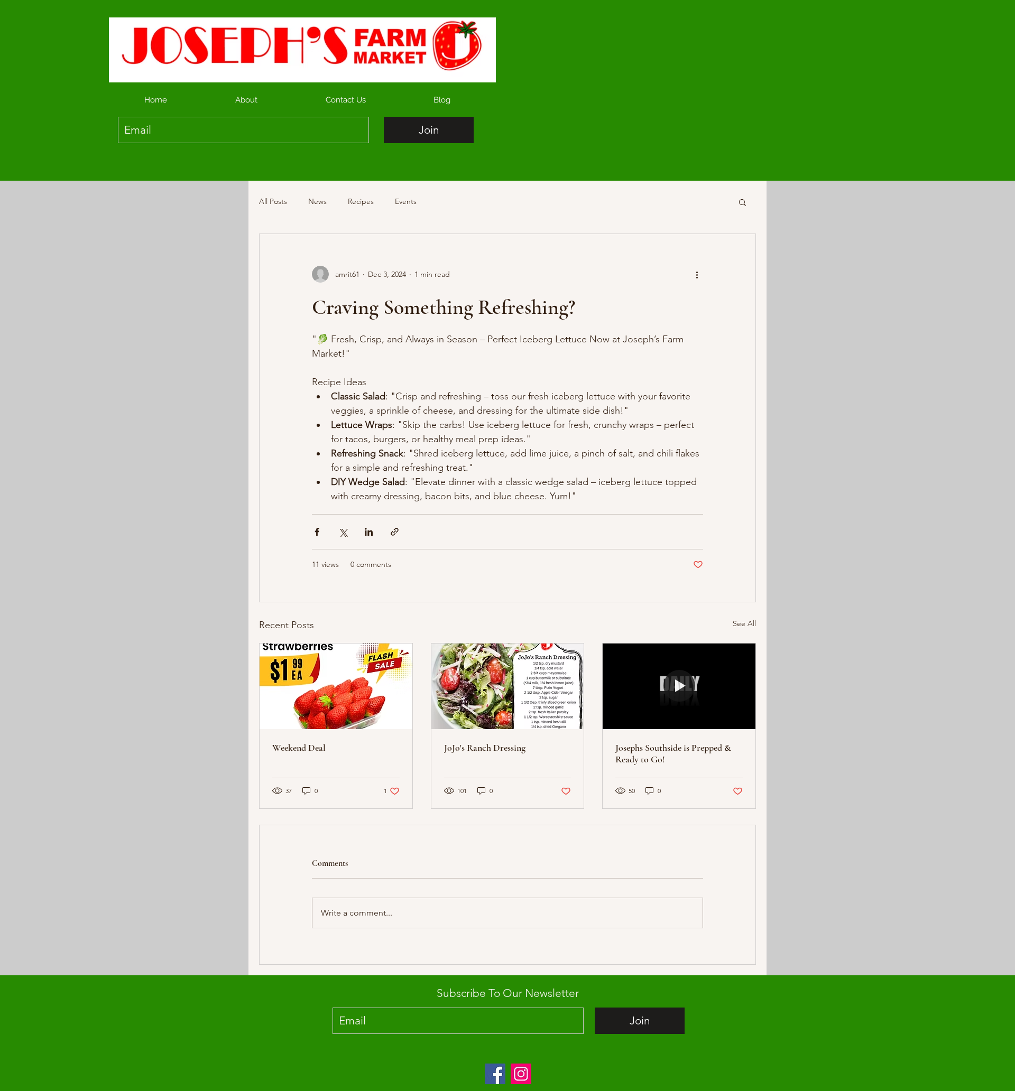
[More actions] (696, 274)
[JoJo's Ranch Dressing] (507, 686)
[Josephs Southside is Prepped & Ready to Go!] (679, 686)
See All (744, 623)
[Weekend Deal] (336, 686)
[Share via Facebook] (317, 532)
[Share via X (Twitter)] (343, 532)
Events (406, 201)
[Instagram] (521, 1074)
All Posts (273, 201)
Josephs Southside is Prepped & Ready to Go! (673, 753)
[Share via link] (395, 532)
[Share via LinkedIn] (369, 532)
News (317, 201)
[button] (742, 202)
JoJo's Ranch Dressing (484, 747)
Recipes (361, 201)
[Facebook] (495, 1074)
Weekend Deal (299, 747)
